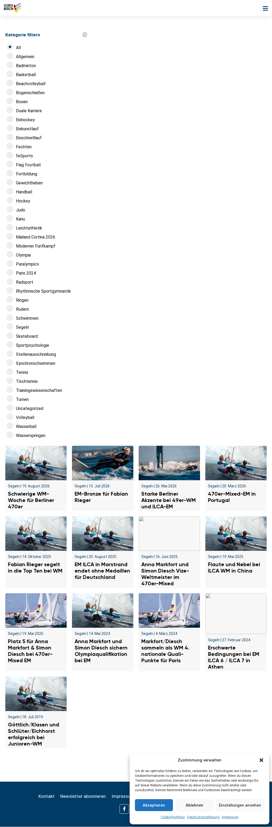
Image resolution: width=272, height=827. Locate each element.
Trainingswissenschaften (39, 390)
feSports (24, 155)
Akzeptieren (154, 805)
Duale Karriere (29, 110)
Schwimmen (27, 318)
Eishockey (25, 119)
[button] (261, 760)
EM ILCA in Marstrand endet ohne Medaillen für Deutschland (102, 570)
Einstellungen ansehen (240, 805)
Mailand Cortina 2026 (35, 237)
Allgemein (25, 56)
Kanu (20, 219)
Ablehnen (194, 805)
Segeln (22, 327)
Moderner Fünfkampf (36, 246)
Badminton (26, 65)
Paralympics (27, 264)
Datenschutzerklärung (203, 817)
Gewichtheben (29, 182)
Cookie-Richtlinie (173, 817)
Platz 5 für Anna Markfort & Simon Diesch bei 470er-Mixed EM (30, 651)
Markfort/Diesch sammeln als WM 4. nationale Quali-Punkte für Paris (165, 651)
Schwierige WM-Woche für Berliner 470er (31, 500)
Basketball (26, 74)
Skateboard (27, 336)
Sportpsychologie (32, 345)
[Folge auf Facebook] (124, 809)
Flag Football (28, 164)
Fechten (24, 146)
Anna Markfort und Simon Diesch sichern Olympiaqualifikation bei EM (101, 651)
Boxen (22, 101)
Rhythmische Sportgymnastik (43, 291)
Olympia (23, 255)
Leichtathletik (29, 228)
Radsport (24, 282)
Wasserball (26, 426)
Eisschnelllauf (29, 137)
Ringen (22, 300)
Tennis (22, 372)
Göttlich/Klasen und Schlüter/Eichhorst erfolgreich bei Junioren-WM (33, 734)
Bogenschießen (30, 92)
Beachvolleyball (30, 83)
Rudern (22, 309)
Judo (20, 210)
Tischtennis (27, 381)
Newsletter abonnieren (83, 796)
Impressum (230, 817)
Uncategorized (29, 408)
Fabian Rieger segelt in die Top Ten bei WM (35, 567)
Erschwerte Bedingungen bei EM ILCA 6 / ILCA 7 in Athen (233, 657)
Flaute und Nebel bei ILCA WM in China (234, 567)
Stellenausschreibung (36, 354)
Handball (24, 191)
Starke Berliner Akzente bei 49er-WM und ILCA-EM (168, 500)
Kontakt (46, 796)
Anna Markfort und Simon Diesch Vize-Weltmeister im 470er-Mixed (165, 574)
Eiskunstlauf (27, 128)
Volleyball (25, 417)
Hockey (23, 200)
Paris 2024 (26, 273)
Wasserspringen (30, 435)
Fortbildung (26, 173)
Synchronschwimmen (35, 363)
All (18, 47)
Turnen (22, 399)
